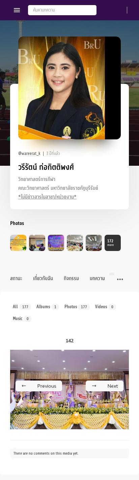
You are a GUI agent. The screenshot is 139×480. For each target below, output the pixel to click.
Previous (46, 386)
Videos (104, 306)
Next (113, 386)
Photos (75, 306)
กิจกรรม (71, 278)
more (110, 242)
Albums (46, 306)
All (20, 306)
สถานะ (16, 278)
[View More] (120, 280)
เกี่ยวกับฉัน (43, 278)
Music (21, 318)
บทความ (97, 278)
